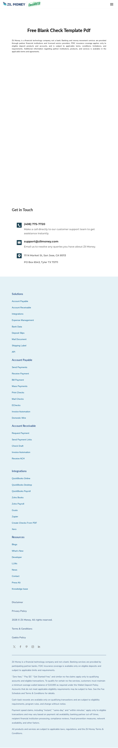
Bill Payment (18, 380)
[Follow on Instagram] (32, 646)
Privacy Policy (19, 611)
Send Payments (19, 367)
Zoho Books (18, 497)
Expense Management (23, 320)
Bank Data (17, 326)
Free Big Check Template (29, 139)
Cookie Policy (19, 637)
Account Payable (20, 301)
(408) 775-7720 (34, 224)
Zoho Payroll (18, 504)
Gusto (15, 510)
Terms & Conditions (22, 628)
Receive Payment (20, 373)
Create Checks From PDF (24, 523)
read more (18, 162)
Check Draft (17, 446)
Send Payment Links (22, 439)
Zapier (15, 516)
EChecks (16, 405)
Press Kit (16, 582)
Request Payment (20, 433)
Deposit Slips (18, 333)
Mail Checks (18, 399)
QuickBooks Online (21, 478)
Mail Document (19, 339)
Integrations (17, 314)
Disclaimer (17, 602)
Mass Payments (19, 386)
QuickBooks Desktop (22, 485)
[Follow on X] (14, 646)
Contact (15, 576)
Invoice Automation (21, 411)
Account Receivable (21, 307)
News (14, 570)
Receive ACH (18, 458)
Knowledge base (20, 589)
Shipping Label (19, 345)
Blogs (14, 544)
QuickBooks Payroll (21, 491)
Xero (14, 529)
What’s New (17, 551)
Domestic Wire (19, 418)
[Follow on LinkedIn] (38, 646)
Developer (17, 557)
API (13, 352)
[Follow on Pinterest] (26, 646)
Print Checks (18, 392)
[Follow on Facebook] (20, 646)
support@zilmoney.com (41, 241)
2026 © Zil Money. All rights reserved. (32, 619)
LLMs (14, 563)
